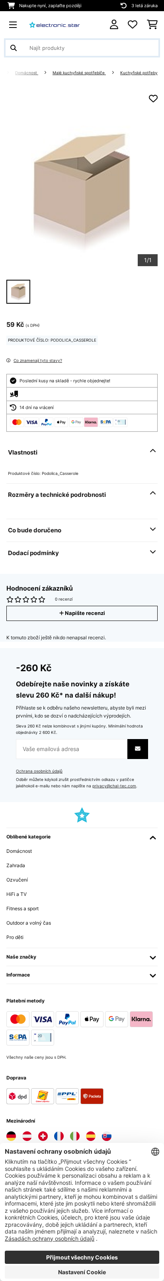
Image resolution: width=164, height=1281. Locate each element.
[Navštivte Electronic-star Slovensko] (106, 1136)
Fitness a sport (22, 908)
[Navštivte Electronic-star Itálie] (75, 1136)
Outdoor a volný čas (28, 923)
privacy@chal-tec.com (114, 786)
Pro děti (14, 937)
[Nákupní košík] (152, 25)
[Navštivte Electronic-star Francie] (59, 1136)
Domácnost (26, 72)
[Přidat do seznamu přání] (153, 98)
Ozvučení (17, 880)
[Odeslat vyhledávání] (13, 48)
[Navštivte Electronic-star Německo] (11, 1136)
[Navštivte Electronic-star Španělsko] (91, 1136)
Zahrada (15, 865)
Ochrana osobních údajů (39, 771)
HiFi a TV (16, 894)
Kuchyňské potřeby (139, 72)
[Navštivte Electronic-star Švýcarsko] (43, 1136)
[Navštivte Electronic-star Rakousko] (27, 1136)
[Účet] (114, 24)
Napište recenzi (84, 613)
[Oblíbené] (132, 25)
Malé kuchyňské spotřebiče (79, 72)
